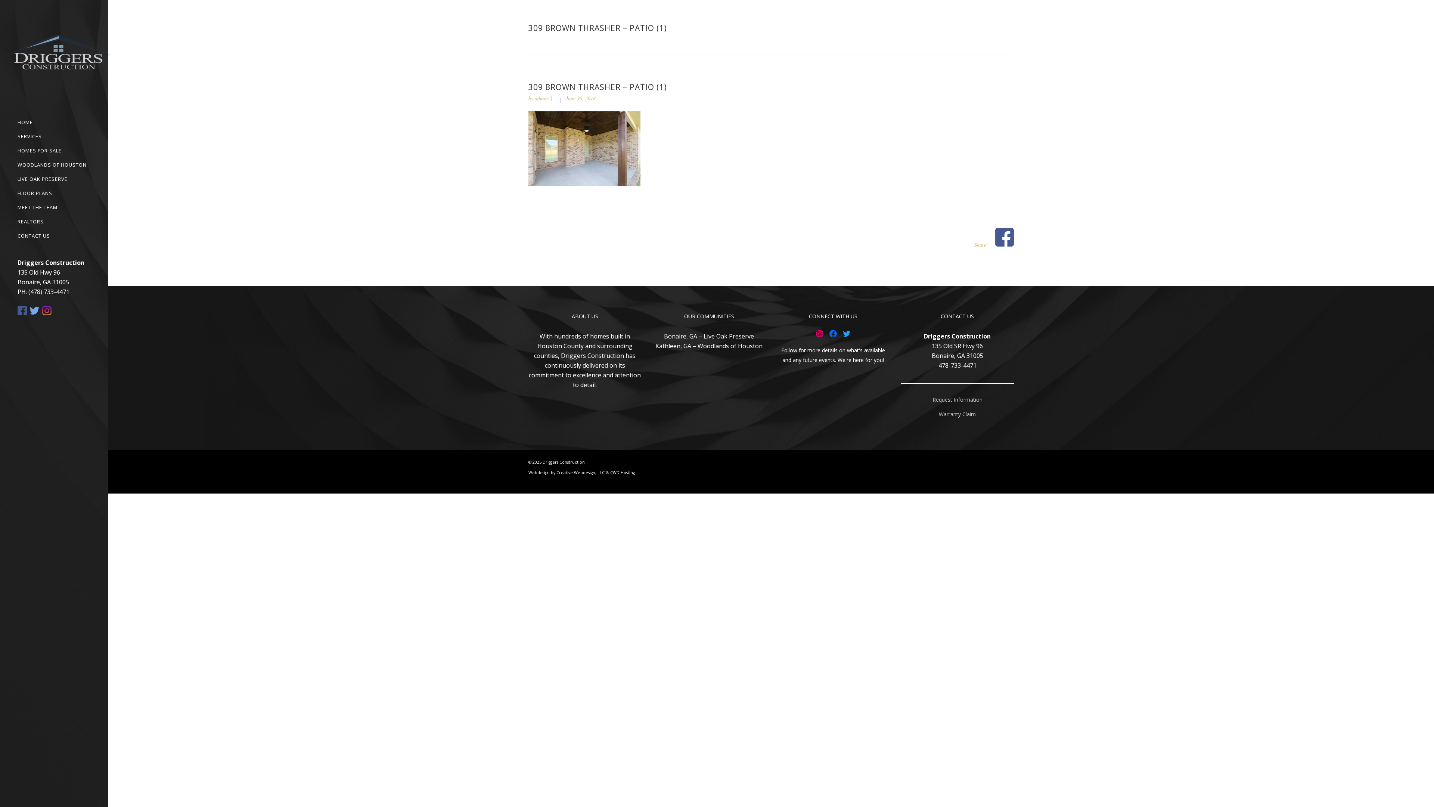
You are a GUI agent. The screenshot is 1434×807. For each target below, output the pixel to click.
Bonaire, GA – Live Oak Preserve (709, 336)
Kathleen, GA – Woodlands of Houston (709, 346)
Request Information (957, 399)
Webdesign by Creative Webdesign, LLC (566, 472)
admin (541, 98)
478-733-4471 (957, 365)
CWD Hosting (622, 472)
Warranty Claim (957, 414)
